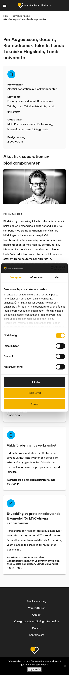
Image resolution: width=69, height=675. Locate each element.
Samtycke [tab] (16, 277)
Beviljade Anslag (21, 16)
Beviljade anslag (36, 601)
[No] (64, 666)
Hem (5, 16)
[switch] (60, 346)
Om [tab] (57, 277)
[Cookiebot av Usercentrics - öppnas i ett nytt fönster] (50, 268)
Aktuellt (36, 615)
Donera (36, 628)
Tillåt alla (34, 382)
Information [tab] (36, 277)
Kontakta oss (36, 635)
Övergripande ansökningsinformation (36, 621)
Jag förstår (34, 669)
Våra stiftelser (36, 608)
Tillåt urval (34, 393)
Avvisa (34, 404)
